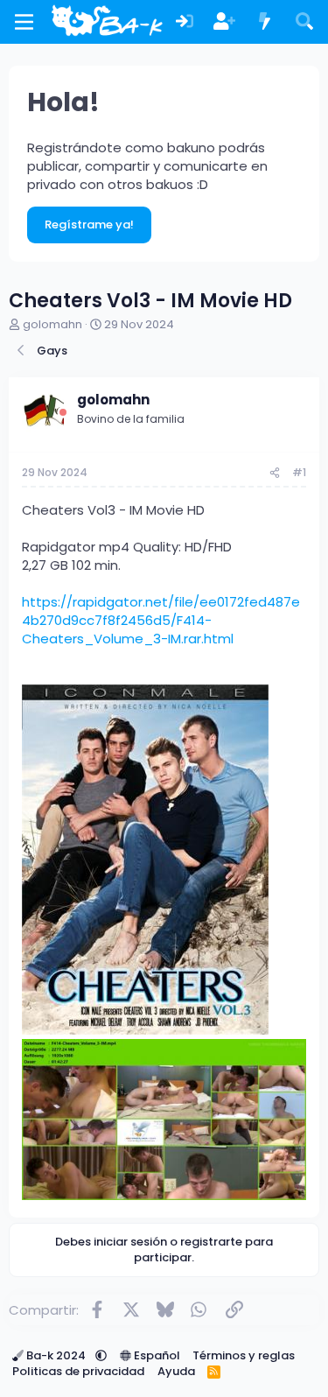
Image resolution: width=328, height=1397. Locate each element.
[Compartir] (274, 473)
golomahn (52, 324)
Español (155, 1355)
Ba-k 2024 (56, 1355)
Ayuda (176, 1371)
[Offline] (63, 413)
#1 (299, 472)
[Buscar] (304, 22)
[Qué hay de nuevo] (265, 22)
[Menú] (24, 22)
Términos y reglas (243, 1355)
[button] (101, 1355)
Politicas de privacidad (78, 1371)
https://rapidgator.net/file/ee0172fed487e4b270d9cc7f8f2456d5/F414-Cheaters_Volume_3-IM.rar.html (161, 620)
